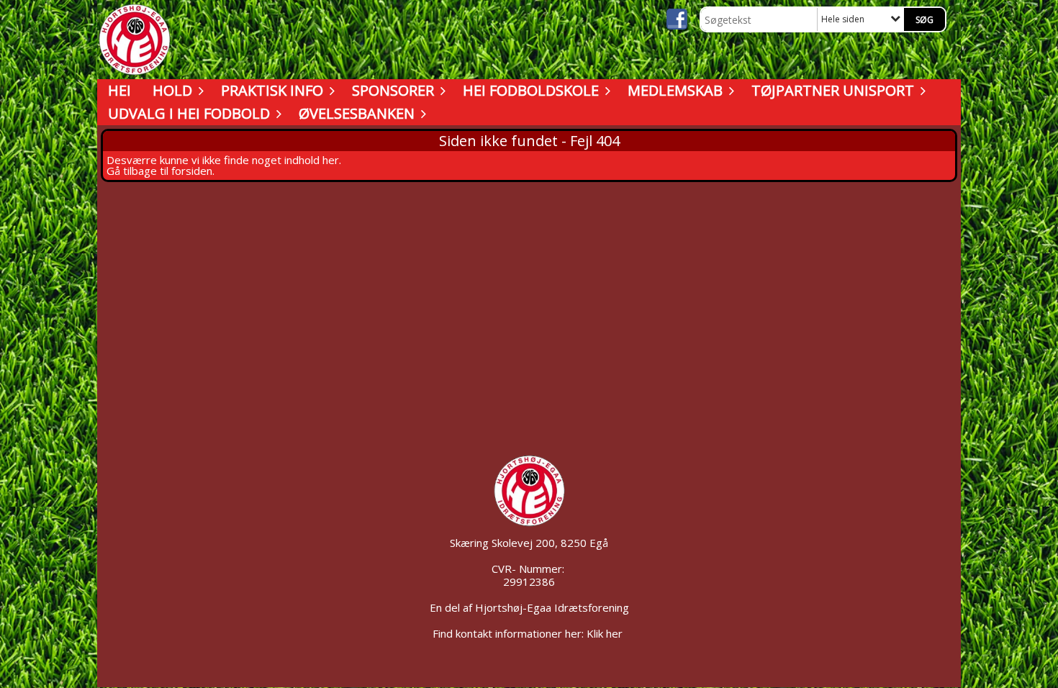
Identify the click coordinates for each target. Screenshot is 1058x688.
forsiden (191, 170)
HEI (119, 90)
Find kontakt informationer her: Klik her (529, 633)
